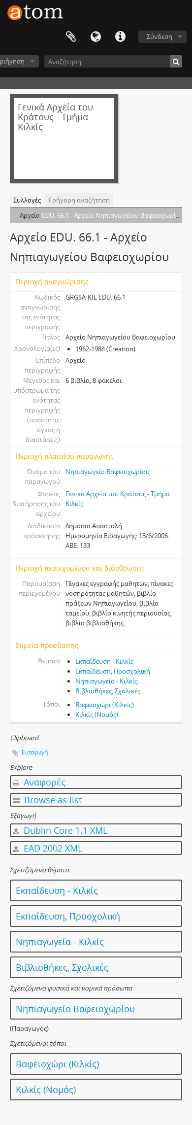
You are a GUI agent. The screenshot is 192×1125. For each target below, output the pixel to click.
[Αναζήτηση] (176, 61)
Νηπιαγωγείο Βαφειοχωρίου (107, 471)
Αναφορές (43, 782)
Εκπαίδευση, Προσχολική (112, 671)
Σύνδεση (159, 36)
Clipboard (71, 37)
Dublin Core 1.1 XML (64, 830)
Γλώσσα (95, 37)
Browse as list (52, 800)
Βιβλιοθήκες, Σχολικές (107, 690)
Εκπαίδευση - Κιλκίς (104, 661)
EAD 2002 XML (51, 848)
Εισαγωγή (35, 752)
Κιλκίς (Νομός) (96, 714)
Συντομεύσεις (120, 37)
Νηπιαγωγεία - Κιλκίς (106, 681)
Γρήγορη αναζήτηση (79, 200)
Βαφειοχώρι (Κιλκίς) (104, 704)
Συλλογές (27, 200)
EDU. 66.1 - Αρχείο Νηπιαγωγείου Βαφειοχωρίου (113, 215)
